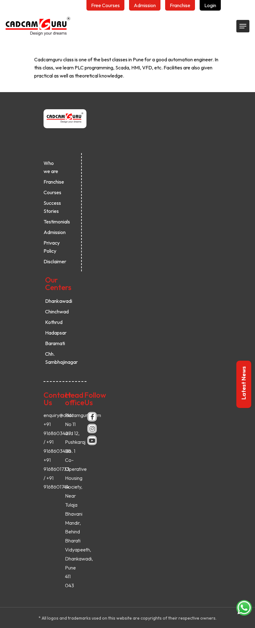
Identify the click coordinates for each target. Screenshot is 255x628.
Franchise (52, 182)
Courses (52, 192)
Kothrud (53, 322)
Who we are (51, 167)
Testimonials (52, 221)
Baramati (53, 343)
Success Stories (52, 207)
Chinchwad (53, 311)
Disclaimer (52, 261)
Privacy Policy (52, 247)
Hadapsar (53, 333)
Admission (52, 232)
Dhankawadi (53, 301)
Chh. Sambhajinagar (53, 358)
